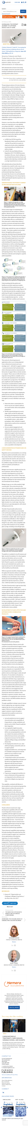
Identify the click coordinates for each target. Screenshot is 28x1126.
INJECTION (6, 44)
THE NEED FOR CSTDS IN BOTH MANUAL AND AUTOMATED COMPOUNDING (13, 913)
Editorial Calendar (6, 1083)
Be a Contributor (5, 1081)
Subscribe (17, 2)
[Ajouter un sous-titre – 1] (14, 18)
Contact (3, 1085)
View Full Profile (14, 1007)
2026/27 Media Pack (6, 1084)
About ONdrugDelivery (7, 1080)
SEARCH (4, 9)
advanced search (6, 14)
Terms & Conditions (6, 1074)
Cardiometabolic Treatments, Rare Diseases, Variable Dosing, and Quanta (14, 1038)
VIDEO (4, 1033)
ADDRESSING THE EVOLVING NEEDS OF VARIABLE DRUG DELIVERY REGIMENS (12, 919)
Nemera (14, 941)
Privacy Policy (14, 1074)
